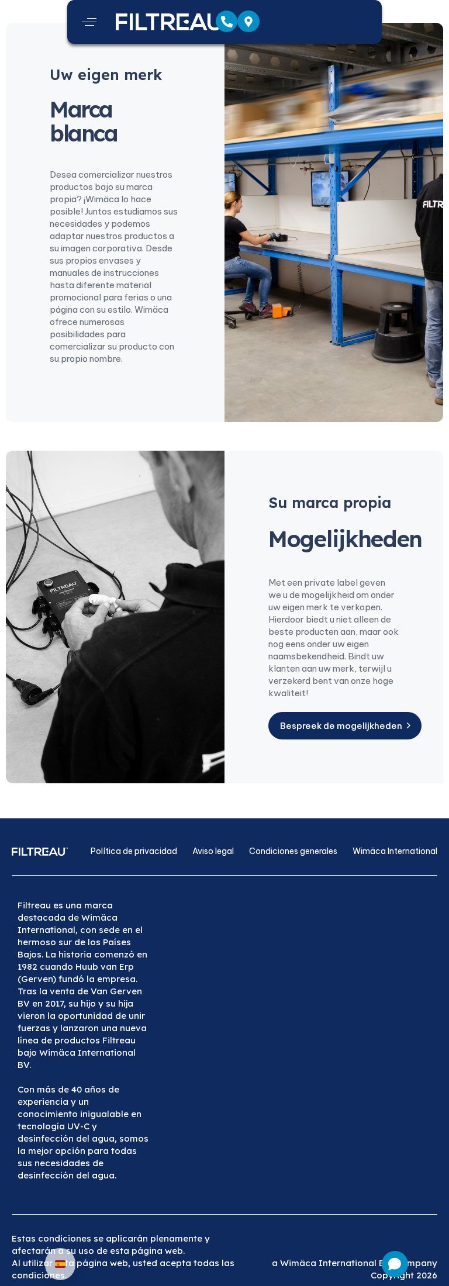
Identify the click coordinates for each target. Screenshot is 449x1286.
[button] (89, 22)
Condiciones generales (293, 851)
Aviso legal (213, 851)
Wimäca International (395, 851)
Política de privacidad (134, 851)
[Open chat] (395, 1264)
